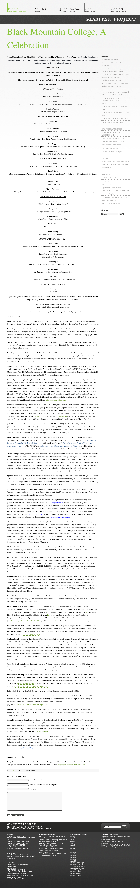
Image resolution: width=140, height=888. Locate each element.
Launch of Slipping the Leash (111, 194)
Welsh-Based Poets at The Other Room (114, 197)
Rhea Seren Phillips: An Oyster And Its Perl (115, 845)
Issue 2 (72, 838)
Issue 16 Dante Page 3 (77, 866)
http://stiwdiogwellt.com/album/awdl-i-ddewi (24, 620)
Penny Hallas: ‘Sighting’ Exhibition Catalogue (112, 842)
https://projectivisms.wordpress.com (71, 764)
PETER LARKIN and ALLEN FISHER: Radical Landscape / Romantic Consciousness (115, 86)
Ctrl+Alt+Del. (55, 620)
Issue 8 (72, 848)
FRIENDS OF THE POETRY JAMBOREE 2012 (112, 133)
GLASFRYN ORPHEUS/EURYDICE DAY (114, 108)
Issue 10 (73, 852)
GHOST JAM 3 (107, 181)
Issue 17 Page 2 (75, 871)
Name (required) (36, 779)
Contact (123, 8)
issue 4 (72, 841)
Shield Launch (106, 167)
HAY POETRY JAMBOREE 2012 (113, 138)
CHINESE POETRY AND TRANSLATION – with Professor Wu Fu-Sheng (116, 100)
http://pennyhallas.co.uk (32, 634)
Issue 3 (72, 840)
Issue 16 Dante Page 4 (77, 868)
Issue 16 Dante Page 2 (77, 864)
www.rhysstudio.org (43, 731)
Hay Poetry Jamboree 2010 (110, 148)
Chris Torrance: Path (108, 840)
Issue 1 (72, 836)
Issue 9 (72, 850)
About (97, 8)
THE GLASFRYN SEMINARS (112, 122)
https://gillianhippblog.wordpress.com (30, 747)
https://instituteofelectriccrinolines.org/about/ (31, 686)
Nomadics (38, 416)
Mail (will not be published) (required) (44, 784)
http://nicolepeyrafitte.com (56, 400)
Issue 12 (73, 855)
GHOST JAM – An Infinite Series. (113, 178)
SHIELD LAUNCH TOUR (111, 204)
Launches (106, 158)
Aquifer (46, 8)
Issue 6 (72, 845)
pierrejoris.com (61, 416)
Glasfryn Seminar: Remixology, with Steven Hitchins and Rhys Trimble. (113, 70)
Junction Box (71, 8)
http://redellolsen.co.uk (25, 683)
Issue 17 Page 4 (75, 875)
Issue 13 (73, 857)
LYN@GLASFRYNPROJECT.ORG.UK (37, 829)
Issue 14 (73, 859)
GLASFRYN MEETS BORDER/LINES (115, 119)
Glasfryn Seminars (110, 59)
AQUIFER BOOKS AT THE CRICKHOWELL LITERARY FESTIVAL (116, 189)
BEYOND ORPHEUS (109, 200)
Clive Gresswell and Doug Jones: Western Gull (115, 837)
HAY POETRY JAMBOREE (111, 145)
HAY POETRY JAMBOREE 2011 (113, 141)
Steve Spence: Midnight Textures (112, 847)
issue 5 (72, 843)
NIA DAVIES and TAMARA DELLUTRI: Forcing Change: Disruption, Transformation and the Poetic (116, 77)
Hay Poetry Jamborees (112, 129)
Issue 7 (72, 847)
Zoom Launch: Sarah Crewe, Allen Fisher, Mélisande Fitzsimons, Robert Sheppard (115, 162)
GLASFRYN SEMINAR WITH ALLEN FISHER (115, 114)
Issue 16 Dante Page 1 (77, 863)
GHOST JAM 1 (107, 184)
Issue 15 (73, 861)
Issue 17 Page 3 (75, 873)
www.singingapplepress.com (59, 517)
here (87, 612)
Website (33, 789)
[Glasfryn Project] (111, 20)
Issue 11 (73, 854)
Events (20, 8)
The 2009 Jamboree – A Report (112, 151)
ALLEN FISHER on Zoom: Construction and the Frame (115, 64)
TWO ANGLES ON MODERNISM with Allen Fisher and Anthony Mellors (115, 93)
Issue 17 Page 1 (75, 870)
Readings (106, 174)
